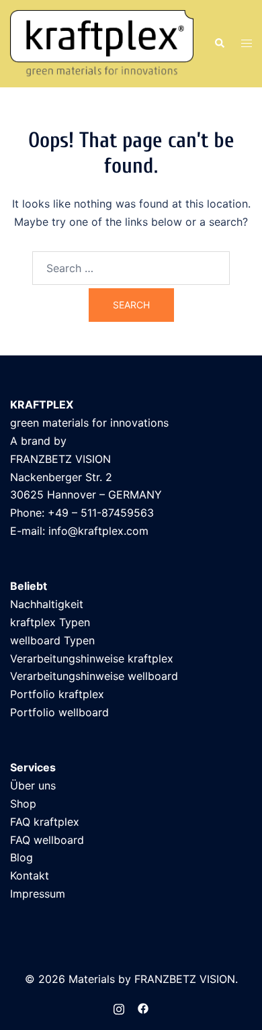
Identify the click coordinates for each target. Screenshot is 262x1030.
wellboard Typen (52, 640)
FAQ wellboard (47, 840)
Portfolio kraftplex (57, 694)
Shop (23, 803)
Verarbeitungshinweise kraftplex (91, 658)
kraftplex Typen (50, 622)
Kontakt (29, 875)
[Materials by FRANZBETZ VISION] (101, 42)
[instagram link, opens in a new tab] (119, 1007)
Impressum (37, 893)
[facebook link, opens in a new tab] (143, 1007)
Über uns (33, 785)
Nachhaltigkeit (46, 604)
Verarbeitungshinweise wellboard (94, 676)
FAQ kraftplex (44, 821)
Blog (21, 857)
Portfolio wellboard (59, 712)
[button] (219, 43)
